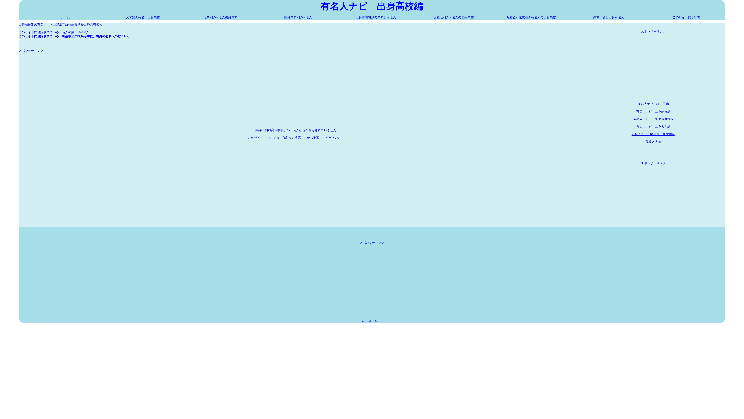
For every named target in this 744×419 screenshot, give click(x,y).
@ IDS (379, 321)
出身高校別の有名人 (298, 17)
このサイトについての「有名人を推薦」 (276, 137)
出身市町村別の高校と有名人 (376, 17)
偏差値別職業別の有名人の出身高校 (531, 17)
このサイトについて (686, 17)
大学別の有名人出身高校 (143, 17)
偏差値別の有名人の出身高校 (453, 17)
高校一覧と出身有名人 (608, 17)
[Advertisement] (135, 80)
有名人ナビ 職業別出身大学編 (653, 134)
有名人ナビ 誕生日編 (653, 104)
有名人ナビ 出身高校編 (653, 111)
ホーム (65, 17)
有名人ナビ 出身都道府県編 (653, 119)
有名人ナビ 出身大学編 (653, 126)
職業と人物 (653, 141)
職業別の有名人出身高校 (220, 17)
